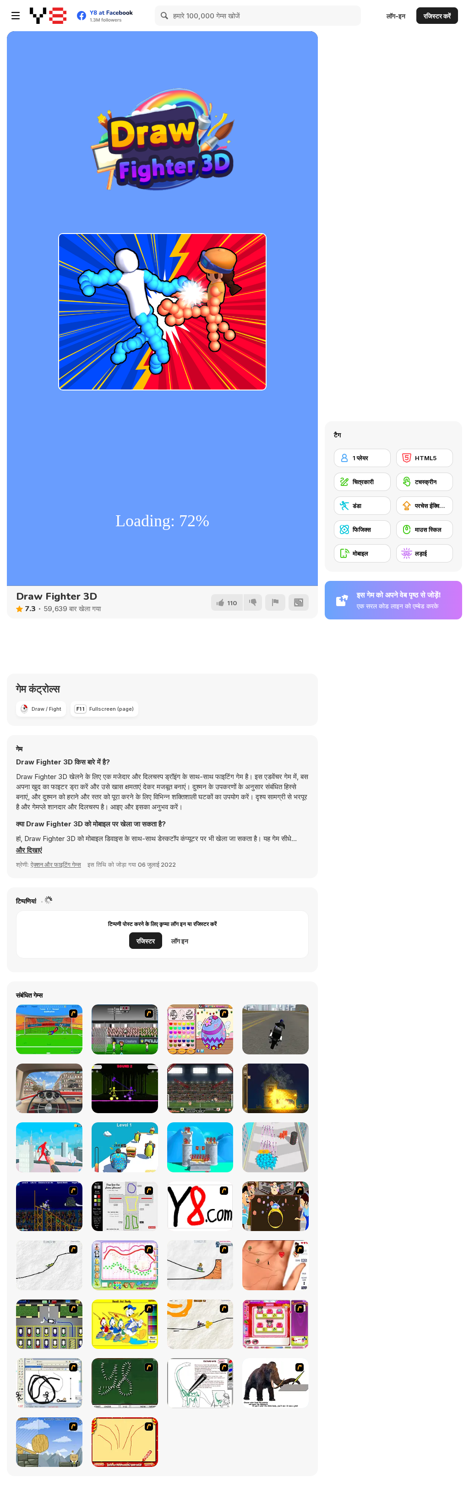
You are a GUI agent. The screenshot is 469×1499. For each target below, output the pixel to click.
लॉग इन (179, 941)
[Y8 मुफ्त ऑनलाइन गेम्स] (48, 15)
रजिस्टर (145, 941)
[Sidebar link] (15, 15)
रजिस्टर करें (437, 16)
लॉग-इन (396, 16)
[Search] (165, 16)
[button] (29, 850)
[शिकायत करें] (275, 602)
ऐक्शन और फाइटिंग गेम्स (56, 864)
